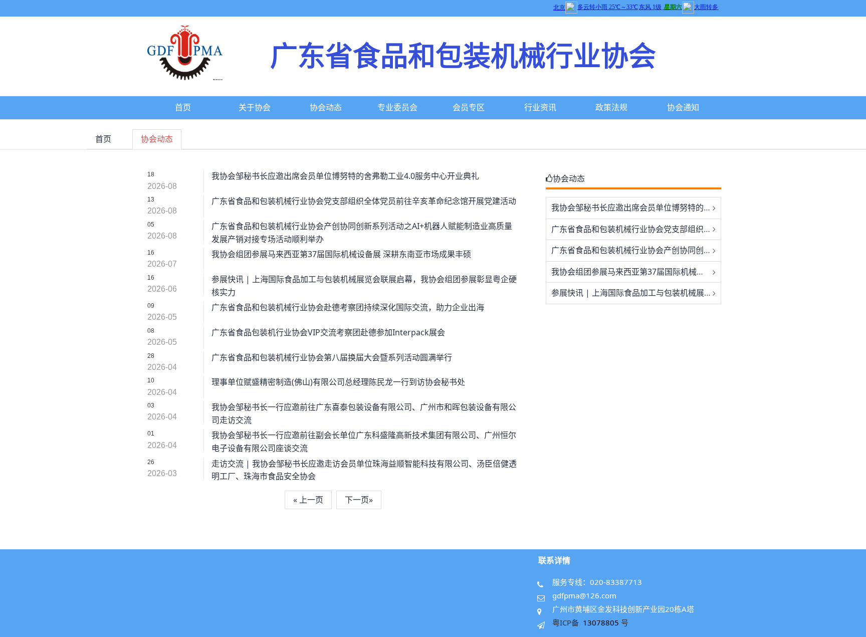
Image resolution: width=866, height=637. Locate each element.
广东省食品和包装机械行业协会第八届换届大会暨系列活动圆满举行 (331, 357)
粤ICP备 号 (590, 622)
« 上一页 (308, 499)
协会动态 (326, 107)
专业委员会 (397, 107)
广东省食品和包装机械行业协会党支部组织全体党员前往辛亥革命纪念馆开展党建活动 (363, 200)
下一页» (359, 499)
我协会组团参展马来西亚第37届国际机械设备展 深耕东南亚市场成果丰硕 (341, 254)
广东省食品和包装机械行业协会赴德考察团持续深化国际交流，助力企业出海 (347, 307)
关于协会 (255, 107)
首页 (183, 107)
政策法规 (611, 107)
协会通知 (683, 107)
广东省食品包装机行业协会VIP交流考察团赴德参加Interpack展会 (328, 332)
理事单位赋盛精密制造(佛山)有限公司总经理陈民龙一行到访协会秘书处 (338, 381)
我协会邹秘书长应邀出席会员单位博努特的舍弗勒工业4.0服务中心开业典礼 (345, 175)
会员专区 (469, 107)
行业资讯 (540, 107)
